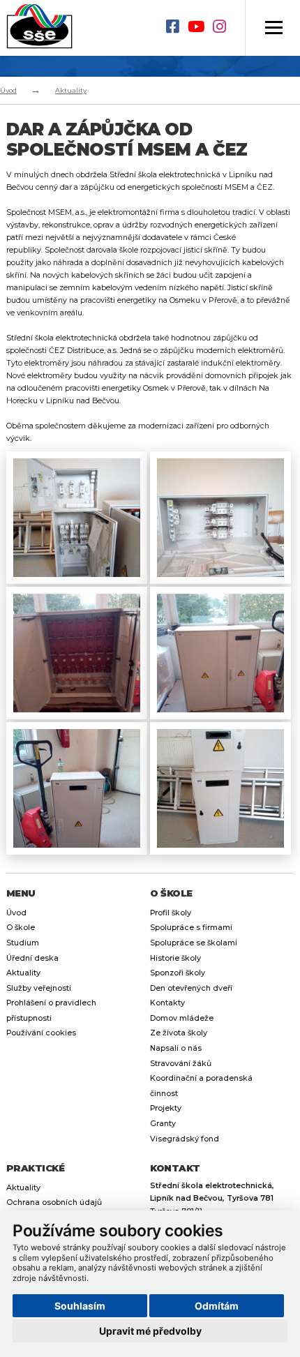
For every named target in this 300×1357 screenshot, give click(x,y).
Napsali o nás (176, 1048)
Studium (22, 942)
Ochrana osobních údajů (54, 1202)
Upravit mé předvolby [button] (150, 1331)
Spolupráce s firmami (191, 927)
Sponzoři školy (177, 972)
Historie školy (175, 958)
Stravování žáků (180, 1063)
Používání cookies (41, 1032)
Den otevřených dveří (191, 988)
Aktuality (71, 90)
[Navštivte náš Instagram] (223, 28)
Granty (163, 1123)
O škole (20, 927)
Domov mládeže (181, 1018)
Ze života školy (178, 1032)
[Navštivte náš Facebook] (177, 28)
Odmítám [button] (217, 1306)
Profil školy (170, 912)
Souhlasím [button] (79, 1306)
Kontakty (167, 1002)
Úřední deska (32, 958)
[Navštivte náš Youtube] (200, 28)
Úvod (8, 90)
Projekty (165, 1108)
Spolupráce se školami (193, 942)
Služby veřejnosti (38, 988)
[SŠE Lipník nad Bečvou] (42, 28)
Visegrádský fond (184, 1139)
